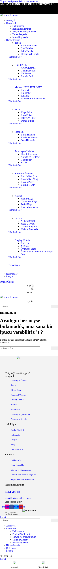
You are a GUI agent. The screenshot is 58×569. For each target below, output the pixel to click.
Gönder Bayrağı (29, 226)
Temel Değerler (20, 34)
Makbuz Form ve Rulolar (33, 98)
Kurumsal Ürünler (23, 173)
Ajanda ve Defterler (30, 157)
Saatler (24, 162)
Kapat (3, 517)
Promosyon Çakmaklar (20, 414)
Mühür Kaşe (27, 198)
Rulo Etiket (26, 115)
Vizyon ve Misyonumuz (24, 31)
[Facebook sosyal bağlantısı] (3, 8)
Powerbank (15, 409)
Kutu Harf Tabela (29, 45)
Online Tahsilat (17, 449)
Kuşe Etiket (26, 112)
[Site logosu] (8, 15)
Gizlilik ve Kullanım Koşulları (23, 475)
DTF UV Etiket (28, 118)
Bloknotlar (26, 93)
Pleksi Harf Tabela (30, 54)
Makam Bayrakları (30, 229)
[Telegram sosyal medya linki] (25, 8)
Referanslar (15, 435)
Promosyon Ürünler (24, 151)
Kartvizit (25, 90)
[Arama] (54, 306)
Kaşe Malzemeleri (30, 207)
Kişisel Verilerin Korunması (22, 479)
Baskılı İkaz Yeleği (30, 179)
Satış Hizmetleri (28, 140)
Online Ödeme (7, 281)
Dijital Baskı (21, 65)
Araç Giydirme (28, 67)
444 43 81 (12, 492)
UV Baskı (26, 73)
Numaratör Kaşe (29, 201)
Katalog (25, 95)
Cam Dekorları (28, 70)
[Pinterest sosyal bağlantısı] (14, 8)
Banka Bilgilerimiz (21, 28)
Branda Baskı (27, 76)
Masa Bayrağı (27, 223)
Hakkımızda (18, 26)
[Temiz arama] (48, 306)
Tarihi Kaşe (26, 204)
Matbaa (28, 87)
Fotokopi (19, 131)
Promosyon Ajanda (19, 419)
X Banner (25, 246)
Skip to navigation (9, 1)
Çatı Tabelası (27, 48)
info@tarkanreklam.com (18, 498)
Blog (13, 444)
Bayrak (18, 218)
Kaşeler (18, 195)
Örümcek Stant (28, 248)
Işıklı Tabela (27, 51)
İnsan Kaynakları (20, 37)
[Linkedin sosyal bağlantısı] (19, 8)
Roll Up (25, 243)
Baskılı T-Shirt (28, 184)
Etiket (17, 109)
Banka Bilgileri (17, 430)
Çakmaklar (26, 159)
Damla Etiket (27, 120)
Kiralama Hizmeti (29, 137)
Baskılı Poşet (27, 182)
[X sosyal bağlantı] (8, 8)
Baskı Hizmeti (28, 134)
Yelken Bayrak (28, 221)
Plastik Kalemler (29, 154)
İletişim (14, 440)
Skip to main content (28, 1)
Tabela (18, 42)
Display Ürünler (22, 240)
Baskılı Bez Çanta (30, 176)
